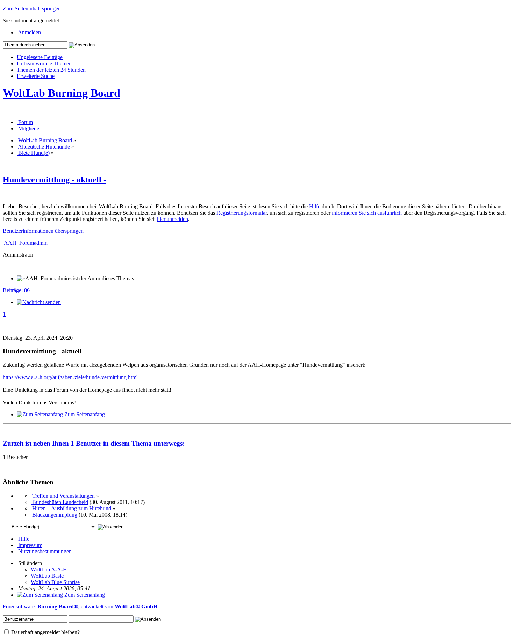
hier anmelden (172, 219)
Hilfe (314, 206)
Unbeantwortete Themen (44, 63)
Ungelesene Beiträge (40, 57)
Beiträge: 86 (16, 290)
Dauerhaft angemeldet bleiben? (45, 632)
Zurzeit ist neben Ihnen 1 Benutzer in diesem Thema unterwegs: (94, 443)
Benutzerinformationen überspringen (43, 231)
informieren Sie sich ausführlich (367, 213)
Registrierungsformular (241, 213)
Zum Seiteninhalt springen (32, 9)
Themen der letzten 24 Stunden (51, 70)
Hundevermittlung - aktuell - (54, 179)
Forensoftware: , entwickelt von (80, 607)
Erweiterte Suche (36, 76)
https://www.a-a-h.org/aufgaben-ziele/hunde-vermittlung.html (70, 377)
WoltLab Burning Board (61, 93)
